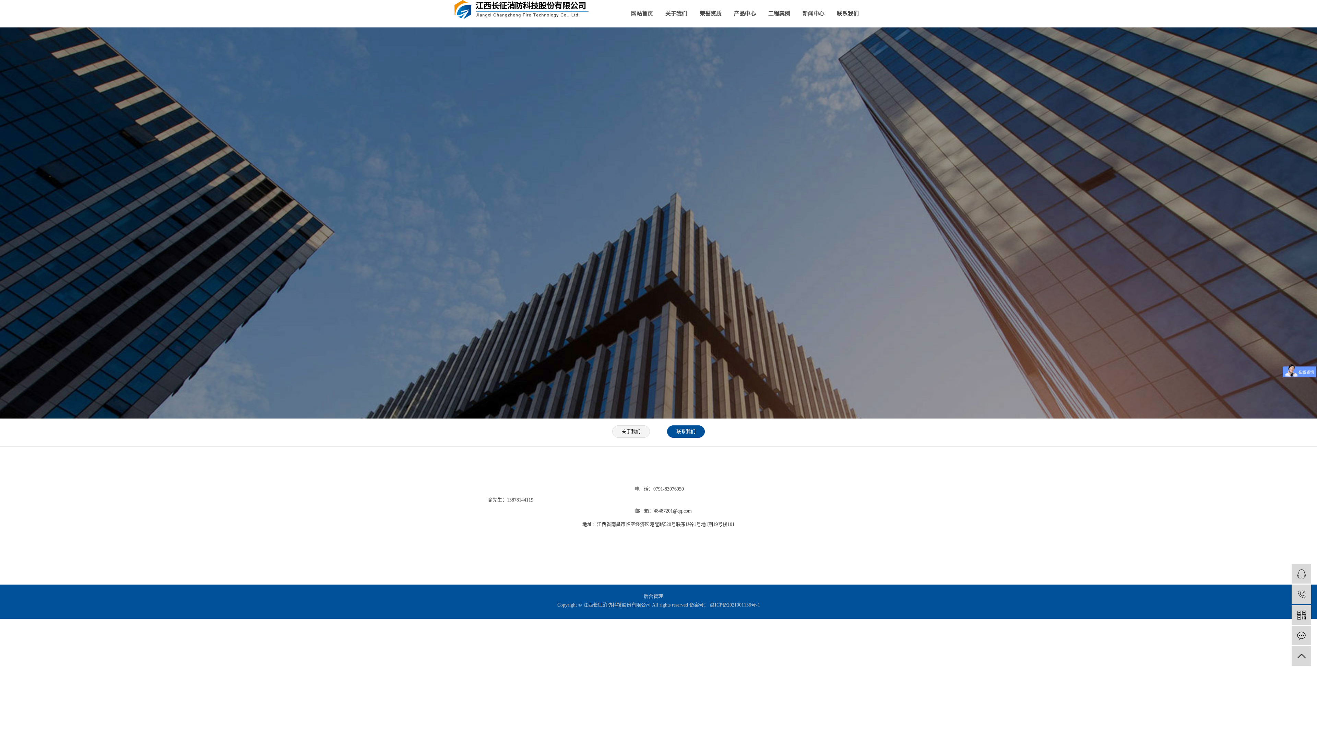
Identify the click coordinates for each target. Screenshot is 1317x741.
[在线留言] (1301, 635)
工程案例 (779, 13)
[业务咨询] (1301, 574)
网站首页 (642, 13)
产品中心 (745, 13)
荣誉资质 (711, 13)
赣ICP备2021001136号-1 (735, 605)
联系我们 (848, 13)
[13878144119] (1301, 594)
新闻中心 (813, 13)
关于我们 (676, 13)
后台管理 (653, 596)
